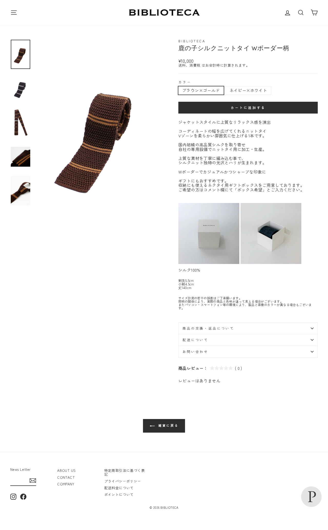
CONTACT (66, 477)
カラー (184, 82)
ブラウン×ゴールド (201, 90)
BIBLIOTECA (191, 40)
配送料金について (119, 487)
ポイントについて (119, 494)
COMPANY (65, 483)
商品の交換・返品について (208, 328)
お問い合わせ (195, 351)
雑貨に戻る (168, 425)
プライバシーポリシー (122, 481)
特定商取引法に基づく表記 (124, 472)
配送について (195, 339)
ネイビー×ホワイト (248, 90)
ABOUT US (66, 470)
